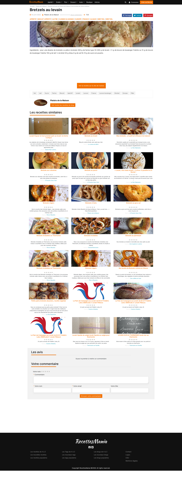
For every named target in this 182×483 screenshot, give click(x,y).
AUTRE (55, 19)
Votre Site (114, 386)
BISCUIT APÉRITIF (44, 19)
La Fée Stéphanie (135, 148)
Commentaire (39, 375)
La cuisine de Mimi (93, 144)
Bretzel (117, 93)
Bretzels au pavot (91, 171)
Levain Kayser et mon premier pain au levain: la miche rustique (48, 137)
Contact (128, 452)
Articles (97, 2)
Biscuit (62, 93)
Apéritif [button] (50, 2)
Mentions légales (132, 461)
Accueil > (32, 6)
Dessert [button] (73, 2)
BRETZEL (101, 19)
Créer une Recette (146, 2)
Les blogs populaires (101, 458)
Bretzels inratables (91, 236)
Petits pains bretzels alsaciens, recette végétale (48, 301)
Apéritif (70, 93)
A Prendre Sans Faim (51, 181)
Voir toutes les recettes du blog (62, 105)
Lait (40, 93)
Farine (54, 93)
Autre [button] (81, 2)
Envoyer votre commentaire (91, 396)
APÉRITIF (33, 19)
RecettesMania (36, 2)
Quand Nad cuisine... (51, 150)
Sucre (47, 93)
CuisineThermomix (93, 248)
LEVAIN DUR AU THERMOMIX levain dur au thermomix (133, 336)
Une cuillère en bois (135, 278)
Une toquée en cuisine (135, 244)
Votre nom (38, 386)
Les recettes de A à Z (38, 452)
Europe (125, 93)
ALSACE (93, 19)
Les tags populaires (69, 458)
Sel (35, 93)
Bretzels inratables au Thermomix (49, 236)
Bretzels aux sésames (48, 171)
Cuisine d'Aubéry (93, 309)
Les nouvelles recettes (38, 455)
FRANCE (86, 19)
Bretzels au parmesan (133, 236)
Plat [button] (65, 2)
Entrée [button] (58, 2)
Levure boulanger (105, 93)
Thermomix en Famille (93, 346)
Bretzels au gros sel (133, 203)
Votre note (37, 372)
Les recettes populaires (38, 458)
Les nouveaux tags (69, 455)
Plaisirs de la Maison (93, 213)
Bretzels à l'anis (91, 203)
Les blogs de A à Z (100, 452)
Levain (78, 93)
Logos (128, 455)
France (93, 93)
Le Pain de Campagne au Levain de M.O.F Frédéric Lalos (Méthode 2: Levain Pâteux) (91, 302)
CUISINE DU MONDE (66, 19)
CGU (127, 458)
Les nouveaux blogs (101, 455)
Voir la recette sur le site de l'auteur (91, 86)
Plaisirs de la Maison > (42, 6)
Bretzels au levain (91, 136)
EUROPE (78, 19)
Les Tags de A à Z (68, 452)
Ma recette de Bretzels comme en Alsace (133, 268)
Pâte (132, 93)
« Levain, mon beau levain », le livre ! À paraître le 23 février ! (133, 171)
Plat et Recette (51, 215)
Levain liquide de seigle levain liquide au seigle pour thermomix (91, 336)
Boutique (89, 2)
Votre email (77, 386)
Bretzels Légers (48, 203)
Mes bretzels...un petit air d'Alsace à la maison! (133, 136)
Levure (86, 93)
